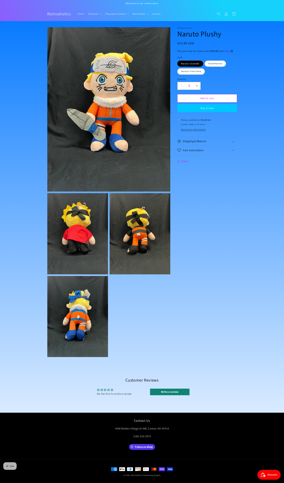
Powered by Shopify (151, 475)
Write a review (169, 392)
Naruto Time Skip (193, 71)
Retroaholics (137, 475)
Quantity (181, 79)
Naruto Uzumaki (190, 63)
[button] (94, 13)
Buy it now (207, 108)
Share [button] (184, 161)
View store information (193, 129)
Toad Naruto (217, 64)
